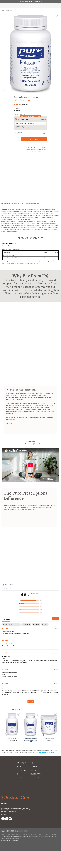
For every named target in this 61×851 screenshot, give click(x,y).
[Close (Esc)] (15, 843)
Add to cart (34, 139)
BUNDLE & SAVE (22, 770)
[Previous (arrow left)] (1, 848)
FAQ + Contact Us (28, 834)
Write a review (55, 618)
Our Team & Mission (16, 834)
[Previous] (3, 728)
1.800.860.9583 (23, 1)
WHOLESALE (34, 778)
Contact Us (23, 444)
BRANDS (19, 778)
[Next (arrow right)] (6, 848)
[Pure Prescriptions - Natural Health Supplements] (30, 5)
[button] (2, 5)
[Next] (57, 728)
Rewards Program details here (45, 752)
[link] (3, 818)
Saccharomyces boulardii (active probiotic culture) (30, 739)
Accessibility (53, 834)
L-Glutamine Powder (49, 738)
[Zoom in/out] (1, 843)
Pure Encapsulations (23, 100)
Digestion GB (12, 738)
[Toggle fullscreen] (6, 843)
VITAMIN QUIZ (21, 763)
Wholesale (46, 834)
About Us (7, 834)
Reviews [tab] (6, 619)
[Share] (10, 843)
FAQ (31, 763)
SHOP (18, 774)
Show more (30, 701)
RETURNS (33, 766)
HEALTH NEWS (35, 774)
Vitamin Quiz (37, 444)
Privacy (36, 834)
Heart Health (9, 10)
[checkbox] (45, 624)
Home (2, 10)
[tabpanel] (30, 663)
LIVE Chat (30, 444)
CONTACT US (34, 770)
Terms (40, 834)
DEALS (19, 766)
